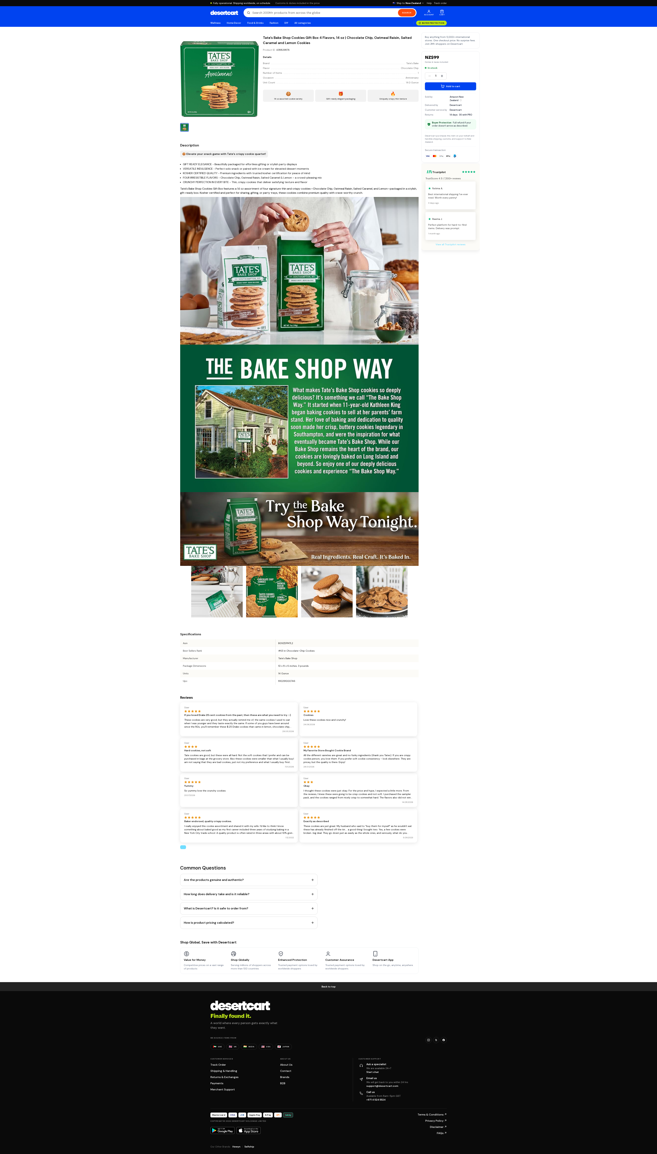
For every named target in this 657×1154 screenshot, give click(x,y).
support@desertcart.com (382, 1085)
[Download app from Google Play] (222, 1130)
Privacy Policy (436, 1121)
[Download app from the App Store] (249, 1130)
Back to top (329, 986)
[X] (436, 1040)
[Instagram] (428, 1040)
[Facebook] (444, 1040)
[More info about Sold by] (460, 100)
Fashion (274, 22)
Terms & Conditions (432, 1114)
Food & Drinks (255, 22)
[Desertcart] (224, 12)
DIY (286, 22)
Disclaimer (438, 1127)
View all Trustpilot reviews (450, 244)
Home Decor (234, 22)
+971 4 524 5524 (376, 1099)
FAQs (442, 1133)
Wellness (215, 22)
